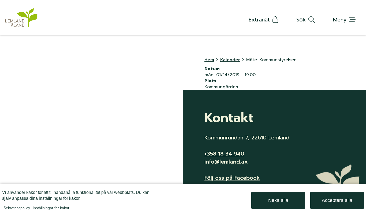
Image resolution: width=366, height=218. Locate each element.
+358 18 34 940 (224, 154)
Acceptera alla (337, 200)
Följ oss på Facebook (232, 178)
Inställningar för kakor (51, 208)
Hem (209, 60)
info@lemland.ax (226, 162)
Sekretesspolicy (16, 208)
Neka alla (278, 200)
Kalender (230, 60)
